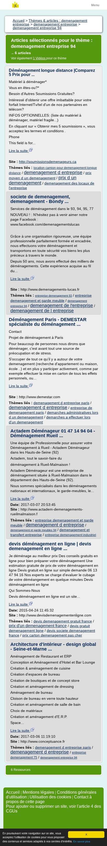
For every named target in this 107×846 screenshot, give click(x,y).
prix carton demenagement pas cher (52, 635)
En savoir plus (81, 841)
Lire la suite (19, 151)
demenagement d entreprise (53, 172)
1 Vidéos (39, 58)
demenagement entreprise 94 (58, 757)
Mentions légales (38, 792)
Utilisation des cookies (50, 797)
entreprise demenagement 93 (53, 295)
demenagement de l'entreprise (61, 305)
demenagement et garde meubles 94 (33, 530)
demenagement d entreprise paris (61, 403)
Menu (95, 5)
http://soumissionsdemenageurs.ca (47, 162)
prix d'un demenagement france (38, 626)
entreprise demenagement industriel (70, 535)
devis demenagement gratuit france (63, 621)
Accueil (13, 792)
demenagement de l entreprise (42, 310)
